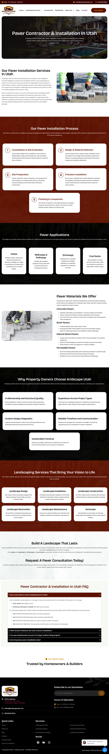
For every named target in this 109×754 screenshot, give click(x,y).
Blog (77, 10)
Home (21, 10)
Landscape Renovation (18, 509)
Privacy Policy (6, 740)
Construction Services (77, 725)
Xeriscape (90, 509)
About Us (68, 10)
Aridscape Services (42, 725)
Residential (59, 10)
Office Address (10, 699)
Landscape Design (18, 491)
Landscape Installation (54, 491)
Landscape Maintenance (54, 509)
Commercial (48, 10)
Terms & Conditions (8, 743)
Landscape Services (33, 10)
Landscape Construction (90, 491)
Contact (84, 10)
